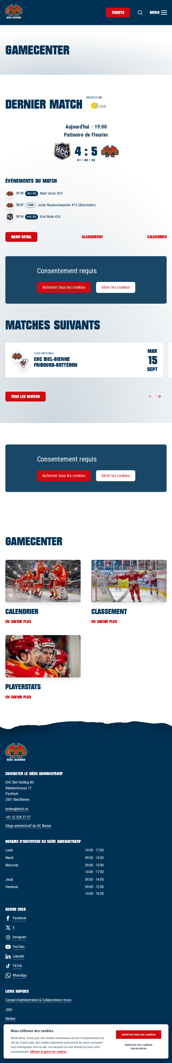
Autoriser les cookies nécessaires (139, 1046)
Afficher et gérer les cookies (48, 1051)
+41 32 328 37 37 (17, 817)
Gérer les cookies (115, 287)
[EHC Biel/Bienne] (13, 11)
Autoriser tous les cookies (63, 287)
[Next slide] (159, 396)
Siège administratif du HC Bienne (28, 826)
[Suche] (140, 12)
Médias (10, 1018)
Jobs (8, 1009)
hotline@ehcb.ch (16, 809)
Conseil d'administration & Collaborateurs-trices (38, 1000)
